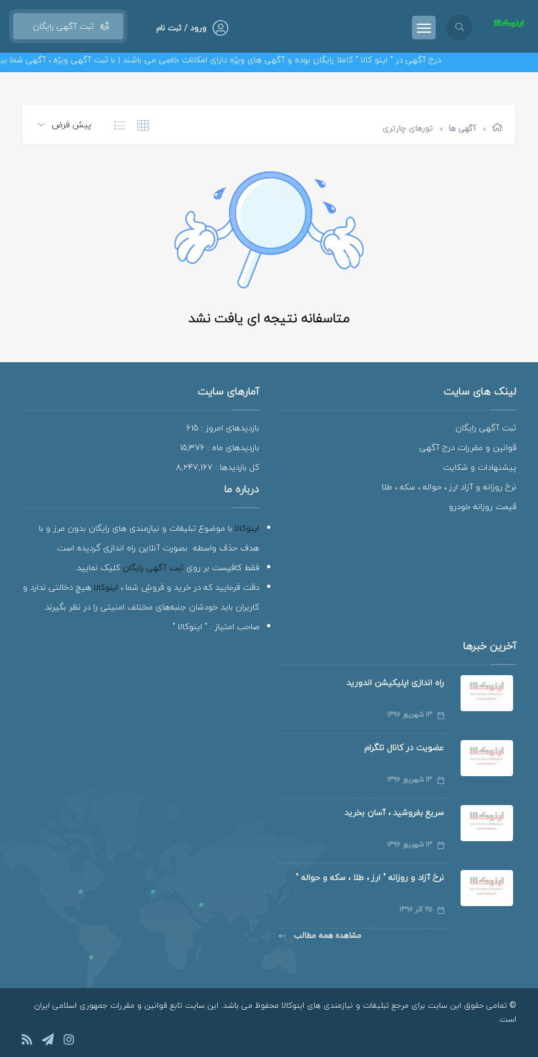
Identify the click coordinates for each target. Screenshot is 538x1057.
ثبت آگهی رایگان (61, 26)
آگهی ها (462, 128)
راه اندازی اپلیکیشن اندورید (395, 682)
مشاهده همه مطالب (326, 935)
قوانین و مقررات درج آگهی (467, 447)
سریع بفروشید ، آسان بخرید (394, 812)
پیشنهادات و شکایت (479, 467)
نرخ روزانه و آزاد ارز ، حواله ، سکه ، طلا (448, 487)
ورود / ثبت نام (181, 28)
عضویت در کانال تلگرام (404, 747)
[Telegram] (48, 1041)
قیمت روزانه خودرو (482, 506)
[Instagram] (69, 1041)
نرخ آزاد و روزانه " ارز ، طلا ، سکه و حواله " (370, 877)
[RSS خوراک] (27, 1041)
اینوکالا (247, 528)
